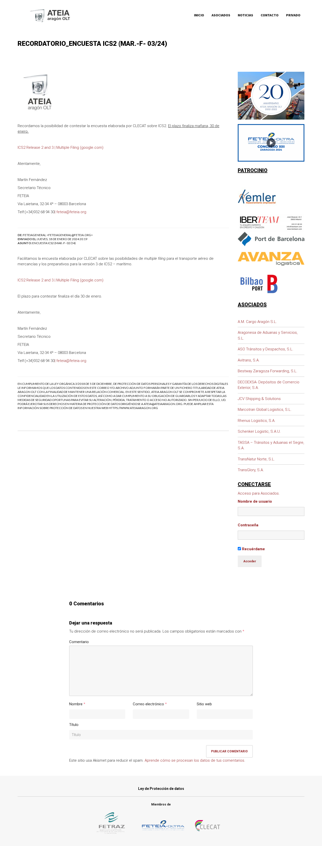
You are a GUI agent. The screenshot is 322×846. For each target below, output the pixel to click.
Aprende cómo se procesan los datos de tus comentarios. (195, 760)
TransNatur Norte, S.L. (256, 459)
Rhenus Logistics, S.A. (256, 420)
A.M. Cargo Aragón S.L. (257, 321)
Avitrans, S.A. (249, 360)
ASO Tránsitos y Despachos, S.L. (265, 349)
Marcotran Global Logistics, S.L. (265, 409)
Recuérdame (253, 549)
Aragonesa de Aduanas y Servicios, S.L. (268, 335)
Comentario (79, 642)
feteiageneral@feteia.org (69, 235)
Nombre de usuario (255, 501)
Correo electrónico (148, 704)
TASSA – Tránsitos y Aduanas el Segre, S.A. (271, 445)
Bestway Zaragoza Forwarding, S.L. (267, 371)
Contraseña (248, 525)
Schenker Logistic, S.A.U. (259, 431)
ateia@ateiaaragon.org (163, 404)
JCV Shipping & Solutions (259, 398)
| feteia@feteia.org (70, 212)
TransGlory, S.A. (251, 470)
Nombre (76, 704)
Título (73, 724)
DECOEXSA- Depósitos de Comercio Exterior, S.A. (268, 385)
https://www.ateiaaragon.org (133, 408)
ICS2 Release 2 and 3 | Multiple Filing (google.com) (60, 147)
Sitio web (204, 704)
